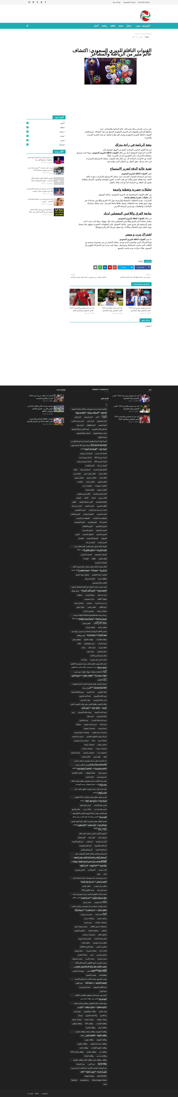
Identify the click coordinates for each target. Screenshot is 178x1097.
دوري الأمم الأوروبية (100, 696)
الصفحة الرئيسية (146, 34)
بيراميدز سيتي (79, 603)
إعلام (75, 470)
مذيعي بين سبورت (86, 914)
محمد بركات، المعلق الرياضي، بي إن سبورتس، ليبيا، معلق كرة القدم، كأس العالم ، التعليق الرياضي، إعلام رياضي (90, 894)
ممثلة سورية (79, 951)
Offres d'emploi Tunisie (99, 1080)
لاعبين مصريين (80, 870)
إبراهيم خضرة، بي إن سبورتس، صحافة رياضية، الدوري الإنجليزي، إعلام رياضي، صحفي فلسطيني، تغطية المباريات (89, 409)
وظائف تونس (89, 1040)
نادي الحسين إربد (84, 987)
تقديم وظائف (81, 635)
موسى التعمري (91, 975)
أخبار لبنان (90, 421)
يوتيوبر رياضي (102, 1072)
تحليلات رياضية (102, 611)
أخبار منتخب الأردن (78, 421)
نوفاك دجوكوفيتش (90, 1011)
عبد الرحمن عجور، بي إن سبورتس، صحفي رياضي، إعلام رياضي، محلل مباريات (90, 761)
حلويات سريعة (87, 676)
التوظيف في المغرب (83, 518)
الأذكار (86, 498)
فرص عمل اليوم (85, 805)
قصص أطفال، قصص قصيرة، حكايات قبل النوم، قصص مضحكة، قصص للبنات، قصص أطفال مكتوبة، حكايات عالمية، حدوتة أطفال (89, 822)
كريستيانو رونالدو (86, 850)
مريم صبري (88, 922)
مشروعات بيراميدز (89, 935)
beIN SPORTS (102, 1076)
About (37, 1093)
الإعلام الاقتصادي (101, 502)
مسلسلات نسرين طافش (98, 926)
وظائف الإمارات (101, 1023)
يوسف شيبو (90, 1072)
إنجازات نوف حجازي (82, 575)
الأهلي (74, 502)
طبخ (105, 757)
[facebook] (45, 2)
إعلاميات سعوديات (101, 486)
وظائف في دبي (102, 1056)
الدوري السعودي (101, 530)
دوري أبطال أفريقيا (77, 692)
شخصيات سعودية (89, 728)
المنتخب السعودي (101, 554)
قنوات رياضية (102, 829)
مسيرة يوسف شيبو (81, 926)
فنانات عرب (87, 809)
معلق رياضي (86, 943)
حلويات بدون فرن (101, 676)
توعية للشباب (102, 643)
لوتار (98, 874)
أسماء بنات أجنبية (90, 449)
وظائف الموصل (102, 1040)
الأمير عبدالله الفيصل (86, 502)
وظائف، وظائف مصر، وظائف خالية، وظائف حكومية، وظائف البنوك (90, 1060)
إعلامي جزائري (91, 478)
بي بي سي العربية (101, 603)
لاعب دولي (83, 866)
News (147, 37)
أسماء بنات (103, 449)
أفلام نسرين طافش (83, 494)
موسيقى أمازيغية (101, 983)
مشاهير (104, 930)
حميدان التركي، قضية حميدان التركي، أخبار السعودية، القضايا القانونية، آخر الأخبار (89, 684)
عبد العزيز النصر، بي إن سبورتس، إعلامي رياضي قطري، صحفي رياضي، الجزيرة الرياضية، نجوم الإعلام (89, 765)
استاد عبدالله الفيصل (100, 433)
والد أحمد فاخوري (91, 1015)
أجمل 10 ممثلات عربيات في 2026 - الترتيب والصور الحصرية (40, 397)
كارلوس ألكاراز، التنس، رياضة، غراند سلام (93, 833)
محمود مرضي (102, 910)
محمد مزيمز (87, 902)
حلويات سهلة (75, 676)
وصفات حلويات (102, 1019)
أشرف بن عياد (102, 466)
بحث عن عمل (102, 595)
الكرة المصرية (102, 550)
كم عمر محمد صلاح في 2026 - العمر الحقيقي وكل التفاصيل (111, 309)
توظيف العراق (88, 639)
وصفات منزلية (76, 1019)
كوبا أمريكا (103, 866)
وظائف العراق (102, 1036)
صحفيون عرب (102, 753)
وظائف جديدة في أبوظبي (98, 1044)
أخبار (45, 123)
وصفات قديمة (89, 1019)
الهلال (94, 559)
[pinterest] (33, 2)
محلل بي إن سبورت (100, 886)
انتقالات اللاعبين (84, 571)
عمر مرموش (102, 793)
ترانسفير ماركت (88, 611)
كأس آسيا (92, 837)
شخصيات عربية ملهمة (99, 732)
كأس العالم (81, 837)
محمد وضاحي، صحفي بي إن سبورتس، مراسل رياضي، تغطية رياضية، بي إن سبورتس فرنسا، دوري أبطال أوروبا (89, 906)
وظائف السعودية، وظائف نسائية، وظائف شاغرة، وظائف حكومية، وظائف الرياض (91, 1032)
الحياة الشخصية (80, 522)
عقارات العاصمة (77, 773)
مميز (45, 140)
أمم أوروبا (103, 571)
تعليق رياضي (86, 623)
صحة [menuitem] (121, 26)
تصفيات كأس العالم (100, 623)
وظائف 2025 (89, 1023)
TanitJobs (74, 1080)
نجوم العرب (103, 999)
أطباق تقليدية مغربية (100, 470)
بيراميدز (89, 603)
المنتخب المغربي (86, 554)
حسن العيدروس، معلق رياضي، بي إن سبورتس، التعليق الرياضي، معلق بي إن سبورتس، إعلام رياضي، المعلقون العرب (89, 664)
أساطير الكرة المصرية (99, 429)
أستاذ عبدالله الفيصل (83, 433)
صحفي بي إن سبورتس (81, 740)
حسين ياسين (102, 668)
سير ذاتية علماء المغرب (99, 720)
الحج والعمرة (92, 522)
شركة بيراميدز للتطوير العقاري (97, 736)
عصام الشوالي (90, 773)
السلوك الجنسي (88, 534)
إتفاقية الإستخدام (144, 2)
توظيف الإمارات (101, 639)
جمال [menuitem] (128, 26)
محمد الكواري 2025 (88, 890)
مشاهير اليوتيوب (79, 930)
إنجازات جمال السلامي (99, 575)
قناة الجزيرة (103, 825)
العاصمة (81, 538)
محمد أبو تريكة (102, 890)
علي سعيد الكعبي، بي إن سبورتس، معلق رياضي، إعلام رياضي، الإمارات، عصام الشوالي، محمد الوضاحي (89, 781)
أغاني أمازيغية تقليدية (100, 494)
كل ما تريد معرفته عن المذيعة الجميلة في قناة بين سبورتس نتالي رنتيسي (39, 190)
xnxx (105, 1084)
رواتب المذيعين (85, 700)
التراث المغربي (102, 514)
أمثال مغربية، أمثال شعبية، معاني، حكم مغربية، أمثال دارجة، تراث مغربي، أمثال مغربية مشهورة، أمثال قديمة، (89, 567)
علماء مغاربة (90, 777)
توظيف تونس (76, 639)
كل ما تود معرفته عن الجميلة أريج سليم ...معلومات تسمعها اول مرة (40, 159)
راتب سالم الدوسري (100, 700)
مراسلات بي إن (89, 918)
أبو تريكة (104, 413)
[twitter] (41, 2)
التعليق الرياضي (88, 514)
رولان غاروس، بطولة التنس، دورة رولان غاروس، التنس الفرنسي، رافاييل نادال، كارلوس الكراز (89, 704)
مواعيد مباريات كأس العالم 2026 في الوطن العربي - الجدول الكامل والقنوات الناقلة (40, 408)
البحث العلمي (89, 506)
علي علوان (103, 785)
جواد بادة (84, 660)
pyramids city (84, 1080)
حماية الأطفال (102, 680)
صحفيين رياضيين (88, 753)
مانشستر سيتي (102, 882)
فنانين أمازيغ (76, 809)
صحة (45, 136)
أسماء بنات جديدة (101, 453)
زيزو (73, 712)
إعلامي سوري (79, 478)
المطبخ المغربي (89, 550)
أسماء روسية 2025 (101, 457)
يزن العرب (91, 1064)
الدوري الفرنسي (87, 530)
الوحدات (85, 559)
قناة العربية (81, 825)
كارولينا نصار (102, 837)
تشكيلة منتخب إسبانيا (86, 619)
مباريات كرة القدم (87, 882)
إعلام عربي (77, 474)
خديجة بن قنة (87, 688)
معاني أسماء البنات (100, 939)
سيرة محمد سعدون (90, 724)
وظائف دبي (103, 1052)
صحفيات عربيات (101, 749)
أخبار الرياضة (88, 417)
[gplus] (29, 2)
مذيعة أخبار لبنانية (101, 914)
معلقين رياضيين (101, 947)
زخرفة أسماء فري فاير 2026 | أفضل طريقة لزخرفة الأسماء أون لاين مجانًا (41, 211)
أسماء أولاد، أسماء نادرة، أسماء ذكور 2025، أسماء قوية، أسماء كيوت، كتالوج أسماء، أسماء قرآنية (89, 445)
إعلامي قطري (102, 482)
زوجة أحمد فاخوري (101, 712)
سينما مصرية (102, 728)
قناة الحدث (91, 825)
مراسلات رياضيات (101, 922)
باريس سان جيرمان (88, 591)
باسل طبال (75, 591)
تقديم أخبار (91, 635)
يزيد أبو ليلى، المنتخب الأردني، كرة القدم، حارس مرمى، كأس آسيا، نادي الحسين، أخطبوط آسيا (89, 1068)
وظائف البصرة (90, 1028)
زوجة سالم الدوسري (84, 712)
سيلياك (78, 724)
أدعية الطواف (91, 425)
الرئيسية (44, 1093)
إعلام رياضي (103, 474)
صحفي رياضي (102, 745)
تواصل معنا (117, 2)
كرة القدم (90, 842)
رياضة (137, 34)
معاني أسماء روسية (84, 939)
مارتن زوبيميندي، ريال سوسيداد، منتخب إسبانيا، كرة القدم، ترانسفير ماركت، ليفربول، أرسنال (90, 878)
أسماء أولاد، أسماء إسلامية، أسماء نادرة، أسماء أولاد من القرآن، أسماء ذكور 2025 (89, 441)
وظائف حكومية (82, 1044)
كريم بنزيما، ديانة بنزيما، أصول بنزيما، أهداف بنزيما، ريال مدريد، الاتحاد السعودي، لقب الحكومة (90, 862)
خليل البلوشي (102, 692)
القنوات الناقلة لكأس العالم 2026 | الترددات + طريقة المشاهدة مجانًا (42, 179)
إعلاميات (80, 482)
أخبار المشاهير (102, 421)
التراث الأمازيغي (80, 510)
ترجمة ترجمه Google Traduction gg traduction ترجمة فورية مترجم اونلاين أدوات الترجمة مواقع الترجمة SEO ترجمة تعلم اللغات (89, 615)
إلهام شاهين (103, 559)
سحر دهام (90, 716)
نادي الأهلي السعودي (100, 987)
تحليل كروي (80, 607)
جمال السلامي (102, 652)
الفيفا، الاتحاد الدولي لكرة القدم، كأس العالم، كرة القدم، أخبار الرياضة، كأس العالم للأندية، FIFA (91, 547)
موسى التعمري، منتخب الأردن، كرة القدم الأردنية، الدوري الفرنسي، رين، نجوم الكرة (91, 979)
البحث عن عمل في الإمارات (98, 510)
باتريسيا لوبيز (102, 591)
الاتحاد (93, 498)
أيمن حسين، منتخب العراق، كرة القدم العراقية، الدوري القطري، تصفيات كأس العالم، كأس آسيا (89, 587)
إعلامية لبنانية (89, 490)
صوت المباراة (75, 753)
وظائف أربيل (102, 1028)
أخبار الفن (78, 417)
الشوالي (104, 538)
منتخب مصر (91, 971)
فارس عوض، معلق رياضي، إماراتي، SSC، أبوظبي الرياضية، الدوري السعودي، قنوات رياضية (91, 797)
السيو (77, 534)
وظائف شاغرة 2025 (77, 1052)
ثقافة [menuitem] (113, 26)
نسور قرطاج (90, 1007)
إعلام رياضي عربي (90, 474)
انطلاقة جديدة (102, 579)
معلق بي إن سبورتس (100, 943)
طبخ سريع (97, 757)
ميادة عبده (89, 983)
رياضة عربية (96, 708)
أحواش (104, 417)
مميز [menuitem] (138, 26)
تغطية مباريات (90, 627)
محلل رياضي (86, 886)
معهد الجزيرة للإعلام (86, 947)
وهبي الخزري (102, 1064)
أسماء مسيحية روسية (84, 461)
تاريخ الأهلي (103, 607)
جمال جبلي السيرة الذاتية (98, 656)
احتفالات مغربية (93, 413)
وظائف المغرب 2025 (87, 1036)
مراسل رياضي (102, 918)
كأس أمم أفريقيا (101, 842)
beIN (82, 1072)
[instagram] (37, 2)
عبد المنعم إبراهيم (101, 769)
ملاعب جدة (103, 951)
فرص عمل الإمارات (100, 805)
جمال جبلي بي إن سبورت (98, 660)
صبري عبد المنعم (77, 736)
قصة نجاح (103, 817)
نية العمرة (103, 1015)
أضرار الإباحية (90, 466)
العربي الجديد (102, 542)
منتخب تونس (102, 971)
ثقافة (45, 127)
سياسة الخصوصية (129, 2)
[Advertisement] (110, 106)
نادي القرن (103, 991)
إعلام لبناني (103, 478)
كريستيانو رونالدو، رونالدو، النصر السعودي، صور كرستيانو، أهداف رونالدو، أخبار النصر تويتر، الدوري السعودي (90, 854)
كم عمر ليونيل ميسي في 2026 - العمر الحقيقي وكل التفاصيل (139, 309)
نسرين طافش (102, 1007)
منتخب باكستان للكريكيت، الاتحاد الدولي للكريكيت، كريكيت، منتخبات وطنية (90, 967)
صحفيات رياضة (89, 745)
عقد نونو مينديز (102, 777)
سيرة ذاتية (103, 724)
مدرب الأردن (90, 910)
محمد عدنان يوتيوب (100, 902)
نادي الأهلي (79, 983)
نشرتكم (79, 1007)
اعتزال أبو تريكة (85, 470)
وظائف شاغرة (91, 1052)
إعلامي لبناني (90, 482)
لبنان (105, 874)
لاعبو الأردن (91, 870)
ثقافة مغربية (103, 647)
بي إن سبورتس (89, 599)
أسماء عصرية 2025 (100, 461)
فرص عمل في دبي (100, 809)
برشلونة (79, 595)
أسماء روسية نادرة (85, 457)
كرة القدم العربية (101, 850)
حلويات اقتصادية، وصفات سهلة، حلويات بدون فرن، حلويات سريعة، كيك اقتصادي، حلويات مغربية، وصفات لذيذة (89, 672)
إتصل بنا (30, 1093)
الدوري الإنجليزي (101, 526)
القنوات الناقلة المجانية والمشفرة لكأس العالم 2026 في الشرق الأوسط (40, 420)
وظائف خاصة (84, 1048)
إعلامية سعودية (102, 490)
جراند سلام (92, 647)
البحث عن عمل (77, 506)
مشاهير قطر (102, 935)
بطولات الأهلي (102, 599)
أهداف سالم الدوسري (100, 583)
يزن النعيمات (80, 1064)
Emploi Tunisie (89, 1076)
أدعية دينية (80, 425)
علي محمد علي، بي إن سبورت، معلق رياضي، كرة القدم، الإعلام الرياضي (91, 789)
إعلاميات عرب (87, 486)
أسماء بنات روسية (86, 453)
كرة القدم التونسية (85, 846)
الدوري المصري (102, 534)
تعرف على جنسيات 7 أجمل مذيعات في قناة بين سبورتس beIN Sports (40, 169)
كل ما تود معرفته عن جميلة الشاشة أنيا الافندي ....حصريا (40, 200)
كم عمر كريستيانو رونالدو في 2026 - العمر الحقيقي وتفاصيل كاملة (82, 309)
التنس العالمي (75, 514)
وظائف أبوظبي (77, 1023)
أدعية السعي (103, 425)
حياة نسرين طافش (100, 688)
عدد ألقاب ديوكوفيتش (85, 769)
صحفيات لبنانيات (87, 749)
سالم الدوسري (102, 716)
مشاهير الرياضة (93, 930)
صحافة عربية (102, 740)
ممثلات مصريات (91, 951)
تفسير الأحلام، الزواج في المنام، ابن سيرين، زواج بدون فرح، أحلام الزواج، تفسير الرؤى (89, 631)
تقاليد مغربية (103, 635)
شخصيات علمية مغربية (81, 732)
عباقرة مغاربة (86, 757)
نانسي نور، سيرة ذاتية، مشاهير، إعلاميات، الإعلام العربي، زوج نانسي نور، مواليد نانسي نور (91, 995)
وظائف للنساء (89, 1056)
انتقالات (94, 571)
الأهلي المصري (102, 506)
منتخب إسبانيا (102, 959)
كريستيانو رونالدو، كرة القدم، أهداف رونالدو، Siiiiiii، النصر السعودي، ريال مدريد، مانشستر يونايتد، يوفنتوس (89, 858)
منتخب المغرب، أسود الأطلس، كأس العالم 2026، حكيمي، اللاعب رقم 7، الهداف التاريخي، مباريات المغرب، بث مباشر (91, 963)
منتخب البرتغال (77, 959)
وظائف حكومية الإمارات (99, 1048)
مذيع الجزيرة (79, 910)
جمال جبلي (90, 652)
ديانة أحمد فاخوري (85, 696)
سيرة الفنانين (83, 720)
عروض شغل (102, 773)
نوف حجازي (103, 1011)
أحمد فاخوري (80, 413)
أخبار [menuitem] (96, 26)
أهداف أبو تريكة (90, 579)
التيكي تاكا (103, 522)
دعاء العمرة (90, 692)
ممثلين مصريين (102, 955)
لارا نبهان (94, 866)
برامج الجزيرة (90, 595)
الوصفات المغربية (101, 563)
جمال (83, 647)
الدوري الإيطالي (87, 526)
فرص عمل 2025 (91, 801)
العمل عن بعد (90, 542)
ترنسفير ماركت (101, 619)
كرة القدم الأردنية (77, 842)
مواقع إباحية (103, 975)
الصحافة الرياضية (92, 538)
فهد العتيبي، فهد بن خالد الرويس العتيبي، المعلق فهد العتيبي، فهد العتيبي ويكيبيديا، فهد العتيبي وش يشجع (90, 813)
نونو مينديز (77, 1011)
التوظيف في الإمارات (100, 518)
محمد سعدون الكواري (100, 898)
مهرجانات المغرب (78, 971)
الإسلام (78, 498)
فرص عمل (103, 801)
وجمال (45, 145)
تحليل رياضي (92, 607)
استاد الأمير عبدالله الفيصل (80, 429)
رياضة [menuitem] (104, 26)
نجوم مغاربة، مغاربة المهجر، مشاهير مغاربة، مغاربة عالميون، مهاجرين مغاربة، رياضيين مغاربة (90, 1003)
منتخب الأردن (90, 959)
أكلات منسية (103, 498)
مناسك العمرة (82, 955)
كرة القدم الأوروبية (101, 846)
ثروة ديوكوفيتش (89, 643)
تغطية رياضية (102, 627)
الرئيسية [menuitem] (146, 26)
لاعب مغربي (103, 870)
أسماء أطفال (102, 437)
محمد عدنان (85, 898)
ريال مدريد (85, 708)
